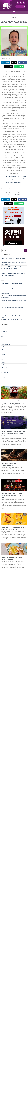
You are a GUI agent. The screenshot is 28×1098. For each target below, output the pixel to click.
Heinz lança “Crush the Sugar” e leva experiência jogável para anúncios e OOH (13, 263)
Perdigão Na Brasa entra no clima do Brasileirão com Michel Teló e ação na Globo (13, 274)
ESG (2, 349)
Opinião (3, 362)
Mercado (3, 357)
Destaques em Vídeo (5, 344)
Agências (14, 17)
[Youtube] (21, 2)
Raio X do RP (4, 367)
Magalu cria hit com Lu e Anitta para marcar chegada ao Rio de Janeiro (13, 296)
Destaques (3, 341)
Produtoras (4, 364)
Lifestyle (3, 354)
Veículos (3, 375)
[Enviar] (25, 250)
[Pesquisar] (24, 6)
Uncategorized (4, 372)
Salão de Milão (4, 369)
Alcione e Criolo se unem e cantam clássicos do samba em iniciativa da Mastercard (12, 287)
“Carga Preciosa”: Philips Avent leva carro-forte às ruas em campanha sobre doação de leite (13, 267)
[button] (14, 12)
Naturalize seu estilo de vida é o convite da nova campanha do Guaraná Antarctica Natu (12, 311)
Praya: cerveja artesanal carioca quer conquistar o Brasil (13, 320)
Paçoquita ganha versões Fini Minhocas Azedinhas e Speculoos (13, 259)
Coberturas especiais (6, 339)
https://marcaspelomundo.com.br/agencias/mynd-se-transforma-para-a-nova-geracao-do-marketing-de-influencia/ (14, 178)
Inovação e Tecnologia (6, 352)
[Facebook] (18, 2)
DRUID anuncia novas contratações (11, 304)
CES (2, 336)
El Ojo (2, 346)
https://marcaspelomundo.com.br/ (14, 182)
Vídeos (3, 377)
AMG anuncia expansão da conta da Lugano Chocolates (13, 271)
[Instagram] (24, 2)
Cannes (3, 333)
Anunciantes (4, 331)
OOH (2, 359)
